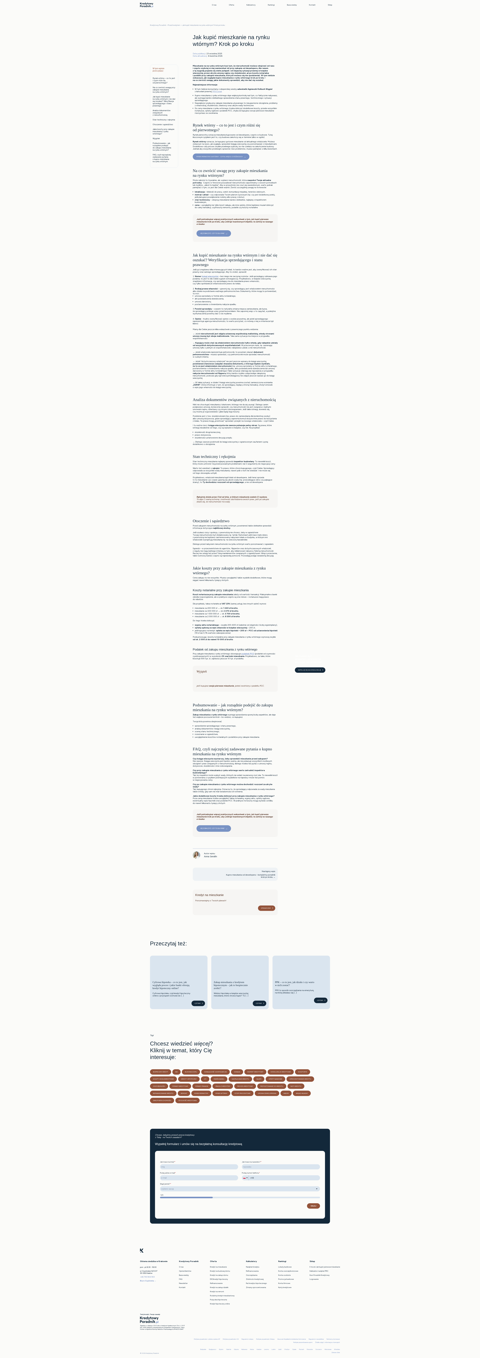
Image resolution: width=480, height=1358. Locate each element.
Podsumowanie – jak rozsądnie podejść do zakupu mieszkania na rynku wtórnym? (162, 146)
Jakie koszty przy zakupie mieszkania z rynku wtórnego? (163, 131)
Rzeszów (310, 1349)
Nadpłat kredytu (252, 1267)
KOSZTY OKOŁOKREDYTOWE (163, 1079)
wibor (286, 1093)
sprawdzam (266, 908)
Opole (294, 1349)
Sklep (330, 5)
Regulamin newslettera (316, 1339)
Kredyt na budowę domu (220, 1271)
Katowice (244, 1349)
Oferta (231, 5)
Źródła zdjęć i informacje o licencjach (327, 1342)
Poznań (301, 1349)
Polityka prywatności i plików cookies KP (207, 1339)
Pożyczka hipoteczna (218, 1300)
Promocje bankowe (286, 1279)
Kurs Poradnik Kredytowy (320, 1275)
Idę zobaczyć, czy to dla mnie (212, 233)
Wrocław (337, 1349)
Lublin (274, 1349)
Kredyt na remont (217, 1292)
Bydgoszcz (212, 1349)
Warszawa (327, 1349)
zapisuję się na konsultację (309, 670)
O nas (214, 5)
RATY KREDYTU (295, 1086)
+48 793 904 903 (147, 1277)
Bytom (221, 1349)
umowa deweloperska (267, 1093)
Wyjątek (156, 138)
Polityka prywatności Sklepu (265, 1339)
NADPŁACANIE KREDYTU (240, 1079)
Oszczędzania (251, 1275)
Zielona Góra (336, 1352)
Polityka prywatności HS (231, 1339)
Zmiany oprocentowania (256, 1287)
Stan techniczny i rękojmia (164, 120)
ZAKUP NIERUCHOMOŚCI (162, 1100)
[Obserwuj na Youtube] (338, 1328)
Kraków (259, 1349)
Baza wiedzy (292, 5)
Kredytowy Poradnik (158, 25)
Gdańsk (228, 1349)
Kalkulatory (251, 5)
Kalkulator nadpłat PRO (319, 1271)
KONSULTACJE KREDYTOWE (281, 1072)
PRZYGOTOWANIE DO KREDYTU (271, 1086)
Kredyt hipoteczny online (220, 1304)
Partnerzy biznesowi (333, 1339)
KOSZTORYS (302, 1072)
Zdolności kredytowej (255, 1279)
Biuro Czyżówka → (148, 1281)
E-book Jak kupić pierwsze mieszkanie (325, 1267)
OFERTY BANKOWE (275, 1079)
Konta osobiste (284, 1275)
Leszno (266, 1349)
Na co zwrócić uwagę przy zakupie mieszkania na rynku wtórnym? (164, 89)
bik (176, 1072)
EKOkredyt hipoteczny (219, 1279)
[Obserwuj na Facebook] (328, 1328)
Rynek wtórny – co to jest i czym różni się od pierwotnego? (164, 80)
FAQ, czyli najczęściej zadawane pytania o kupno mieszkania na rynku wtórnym (162, 158)
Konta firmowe (284, 1283)
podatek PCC (247, 653)
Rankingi (271, 5)
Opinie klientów (185, 1271)
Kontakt (312, 5)
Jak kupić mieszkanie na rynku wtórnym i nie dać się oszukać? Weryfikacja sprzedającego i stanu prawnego (164, 101)
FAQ (180, 1279)
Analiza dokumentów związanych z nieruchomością (161, 112)
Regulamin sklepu (247, 1339)
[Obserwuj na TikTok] (333, 1328)
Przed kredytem (174, 25)
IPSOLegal (217, 91)
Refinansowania (252, 1271)
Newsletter (183, 1283)
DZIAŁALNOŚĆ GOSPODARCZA (215, 1072)
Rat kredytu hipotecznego (256, 1283)
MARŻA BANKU (219, 1079)
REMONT (184, 1093)
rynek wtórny (221, 1093)
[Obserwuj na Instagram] (322, 1328)
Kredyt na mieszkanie (218, 1267)
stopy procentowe (242, 1093)
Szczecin (319, 1349)
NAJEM (258, 1079)
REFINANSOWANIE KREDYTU (163, 1093)
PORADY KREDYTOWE (180, 1086)
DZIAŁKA (237, 1072)
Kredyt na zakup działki (219, 1287)
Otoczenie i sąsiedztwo (163, 124)
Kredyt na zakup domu (219, 1275)
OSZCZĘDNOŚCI (159, 1086)
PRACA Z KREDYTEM (223, 1086)
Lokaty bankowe (285, 1267)
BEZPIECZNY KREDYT (160, 1072)
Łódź (280, 1349)
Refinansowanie (216, 1283)
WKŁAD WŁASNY (302, 1093)
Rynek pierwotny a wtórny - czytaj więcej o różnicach (219, 157)
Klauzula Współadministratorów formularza (291, 1339)
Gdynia (236, 1349)
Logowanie (314, 1279)
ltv (205, 1079)
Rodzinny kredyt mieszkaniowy (222, 1296)
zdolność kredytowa (187, 1100)
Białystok (203, 1349)
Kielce (252, 1349)
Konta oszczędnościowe (288, 1271)
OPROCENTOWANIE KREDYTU (300, 1079)
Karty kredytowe (284, 1287)
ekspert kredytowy (255, 1072)
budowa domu (191, 1072)
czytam (197, 1003)
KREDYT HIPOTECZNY (189, 1079)
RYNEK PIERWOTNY (201, 1093)
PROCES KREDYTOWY (245, 1086)
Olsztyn (287, 1349)
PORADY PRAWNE (201, 1086)
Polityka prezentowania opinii (302, 1342)
